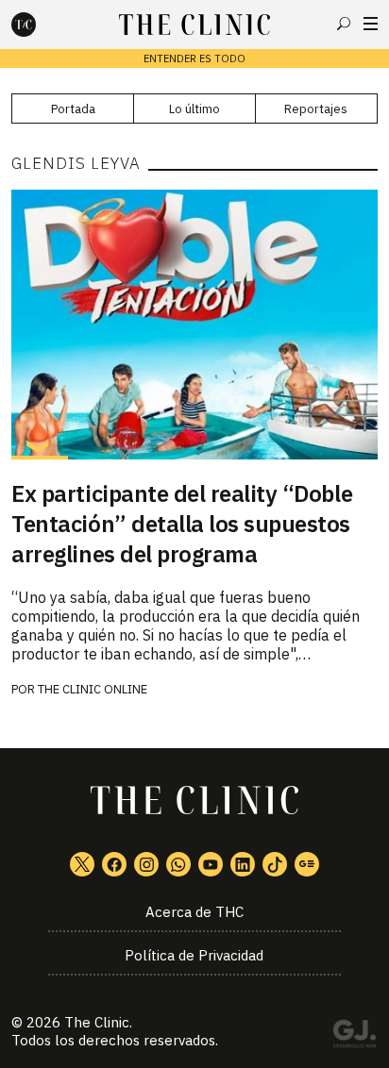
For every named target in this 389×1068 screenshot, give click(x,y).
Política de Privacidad (194, 955)
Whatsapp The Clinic (178, 864)
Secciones (371, 23)
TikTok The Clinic (274, 864)
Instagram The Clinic (146, 864)
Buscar (343, 23)
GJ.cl (354, 1036)
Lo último (194, 109)
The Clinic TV (210, 864)
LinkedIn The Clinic (242, 864)
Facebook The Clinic (114, 864)
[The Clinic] (39, 24)
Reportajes (315, 109)
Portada (73, 109)
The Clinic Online (92, 689)
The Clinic (96, 1022)
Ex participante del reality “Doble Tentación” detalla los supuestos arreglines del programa (181, 523)
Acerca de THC (194, 912)
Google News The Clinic (307, 864)
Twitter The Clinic (82, 864)
